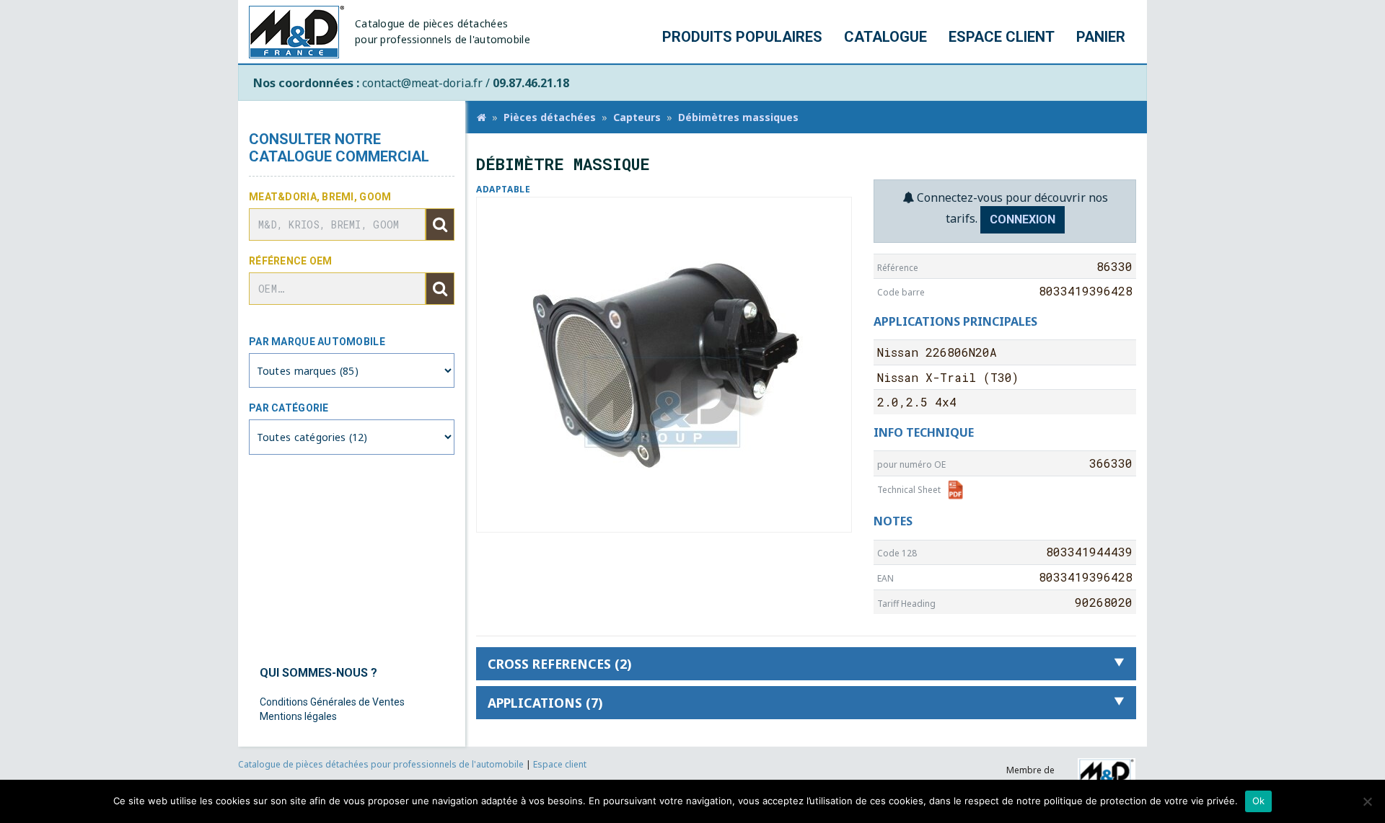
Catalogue (885, 36)
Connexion (1022, 219)
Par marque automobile (317, 341)
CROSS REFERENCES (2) (559, 663)
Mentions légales (298, 716)
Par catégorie (289, 408)
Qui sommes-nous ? (318, 673)
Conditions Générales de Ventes (332, 702)
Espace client (1002, 36)
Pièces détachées (550, 117)
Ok (1258, 800)
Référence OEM (291, 261)
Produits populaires (742, 36)
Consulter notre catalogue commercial (339, 147)
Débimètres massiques (738, 117)
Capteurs (637, 117)
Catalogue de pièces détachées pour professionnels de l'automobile (382, 764)
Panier (1100, 36)
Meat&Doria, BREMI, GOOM (320, 197)
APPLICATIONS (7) (545, 702)
